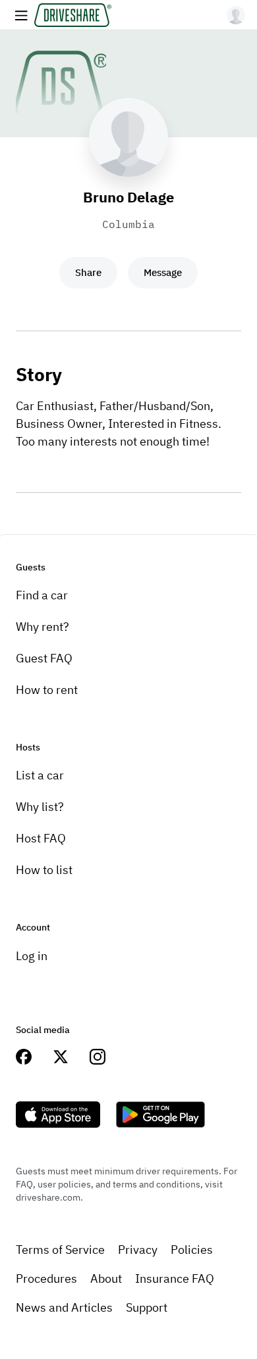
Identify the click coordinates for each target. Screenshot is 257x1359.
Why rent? (42, 626)
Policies (192, 1249)
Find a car (42, 595)
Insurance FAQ (174, 1278)
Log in (31, 955)
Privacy (137, 1249)
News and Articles (64, 1307)
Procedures (46, 1278)
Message (163, 272)
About (106, 1278)
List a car (40, 775)
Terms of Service (60, 1249)
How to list (44, 869)
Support (146, 1307)
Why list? (40, 806)
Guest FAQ (44, 658)
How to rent (47, 689)
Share (88, 272)
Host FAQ (41, 838)
